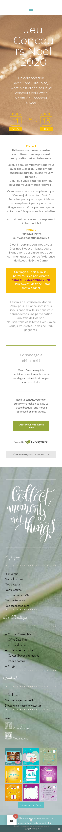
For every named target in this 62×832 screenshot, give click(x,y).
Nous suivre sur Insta (31, 805)
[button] (13, 756)
